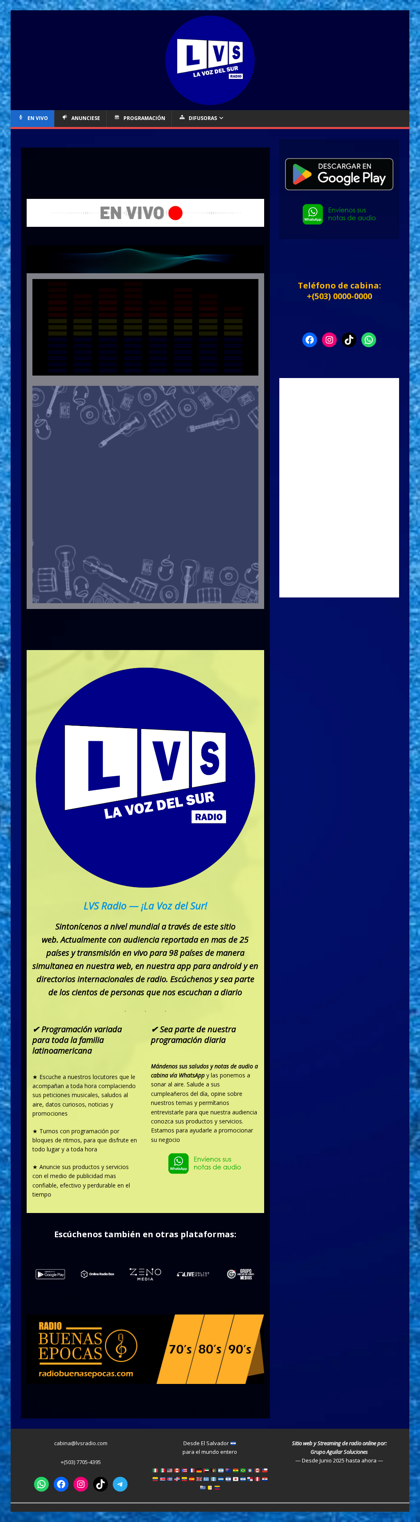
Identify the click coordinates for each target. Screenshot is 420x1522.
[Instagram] (329, 339)
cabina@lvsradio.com (80, 1443)
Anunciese (85, 118)
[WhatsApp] (368, 339)
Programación (144, 118)
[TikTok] (349, 339)
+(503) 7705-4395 (81, 1462)
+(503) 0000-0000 (339, 296)
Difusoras (203, 118)
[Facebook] (309, 339)
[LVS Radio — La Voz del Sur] (210, 105)
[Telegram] (120, 1484)
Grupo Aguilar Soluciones (339, 1451)
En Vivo (37, 118)
